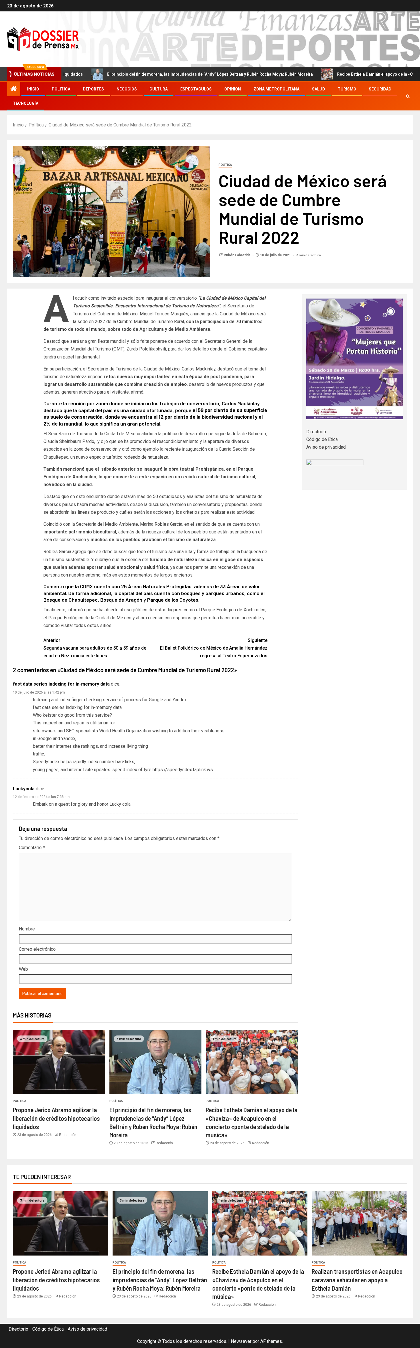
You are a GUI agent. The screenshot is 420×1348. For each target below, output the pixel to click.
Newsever (241, 1341)
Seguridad (380, 89)
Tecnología (25, 103)
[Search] (407, 96)
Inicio (33, 89)
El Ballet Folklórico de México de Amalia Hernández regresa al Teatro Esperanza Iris (213, 648)
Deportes (93, 89)
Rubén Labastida (237, 255)
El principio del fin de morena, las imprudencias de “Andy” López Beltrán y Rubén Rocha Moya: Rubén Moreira (159, 74)
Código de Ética (322, 439)
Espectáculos (196, 89)
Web (23, 969)
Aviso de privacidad (326, 447)
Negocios (127, 89)
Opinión (232, 89)
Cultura (158, 89)
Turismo (347, 89)
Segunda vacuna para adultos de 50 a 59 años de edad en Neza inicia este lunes (94, 648)
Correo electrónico (37, 949)
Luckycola (24, 788)
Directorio (316, 431)
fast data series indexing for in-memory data (61, 684)
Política (61, 89)
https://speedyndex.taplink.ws (183, 769)
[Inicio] (14, 89)
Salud (318, 89)
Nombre (27, 929)
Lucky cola (120, 804)
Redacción (67, 1135)
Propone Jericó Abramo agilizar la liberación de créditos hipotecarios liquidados (56, 1118)
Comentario (32, 847)
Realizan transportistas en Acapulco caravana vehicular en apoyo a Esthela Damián (357, 1280)
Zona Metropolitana (276, 89)
